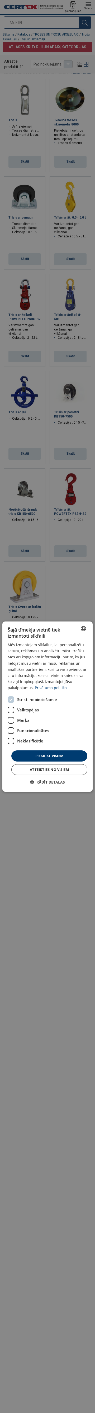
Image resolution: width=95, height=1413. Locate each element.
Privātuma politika (51, 687)
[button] (47, 782)
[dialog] (47, 706)
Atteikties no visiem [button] (49, 769)
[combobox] (83, 628)
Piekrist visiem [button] (49, 755)
